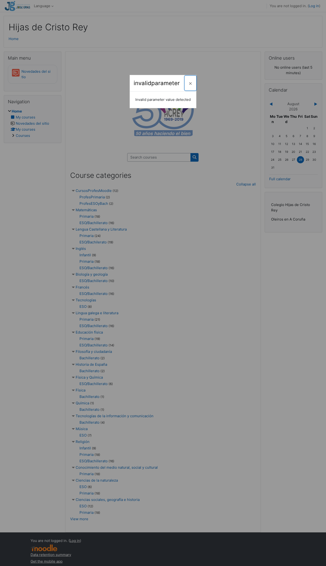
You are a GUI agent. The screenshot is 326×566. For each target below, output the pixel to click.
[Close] (190, 83)
